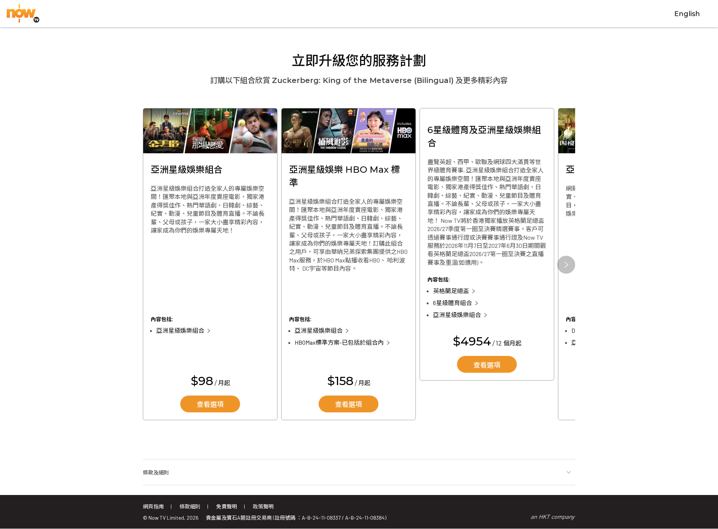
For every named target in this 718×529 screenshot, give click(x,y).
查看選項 (210, 404)
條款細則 (190, 506)
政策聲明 (263, 506)
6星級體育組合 (452, 302)
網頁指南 (153, 506)
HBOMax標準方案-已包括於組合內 (339, 342)
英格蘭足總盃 (451, 290)
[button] (566, 265)
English (687, 14)
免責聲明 (226, 506)
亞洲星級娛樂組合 (180, 330)
